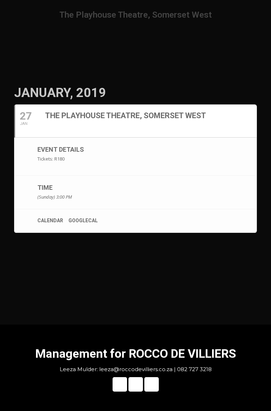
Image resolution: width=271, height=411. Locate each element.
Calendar (50, 220)
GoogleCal (83, 220)
